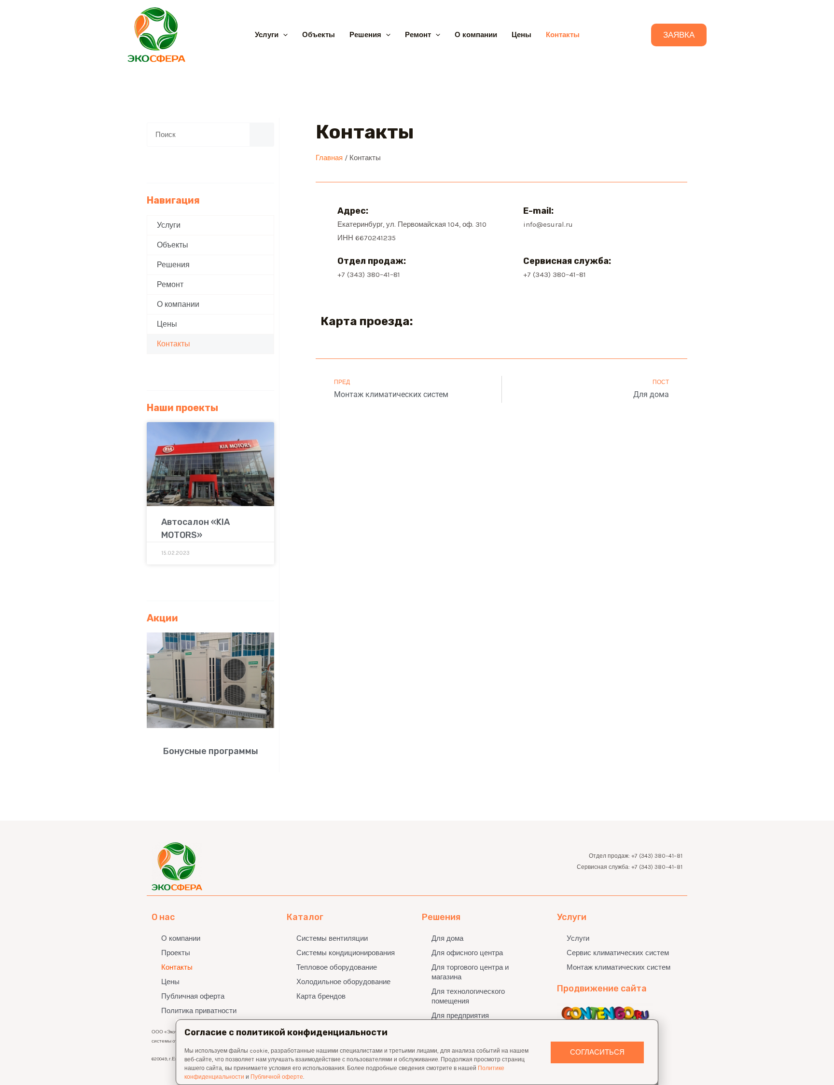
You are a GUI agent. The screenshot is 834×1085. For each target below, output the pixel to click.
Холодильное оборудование (343, 981)
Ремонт (418, 34)
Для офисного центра (467, 952)
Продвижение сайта (602, 988)
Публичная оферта (192, 996)
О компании (476, 34)
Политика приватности (198, 1010)
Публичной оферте (276, 1076)
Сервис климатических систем (618, 952)
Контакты (563, 34)
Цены (521, 34)
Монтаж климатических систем (618, 967)
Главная (329, 157)
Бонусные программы (210, 751)
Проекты (175, 952)
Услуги (266, 34)
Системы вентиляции (332, 938)
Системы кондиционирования (345, 952)
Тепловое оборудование (336, 967)
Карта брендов (321, 996)
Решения (365, 34)
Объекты (318, 34)
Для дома (447, 938)
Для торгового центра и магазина (470, 972)
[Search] (262, 134)
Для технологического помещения (468, 996)
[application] (283, 35)
